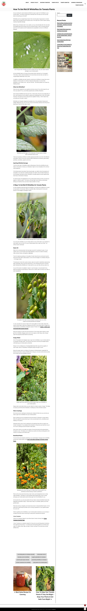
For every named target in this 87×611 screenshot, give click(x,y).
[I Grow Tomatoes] (11, 3)
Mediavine (54, 609)
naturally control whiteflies (23, 557)
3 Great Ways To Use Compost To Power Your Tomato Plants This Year (64, 46)
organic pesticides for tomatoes (39, 557)
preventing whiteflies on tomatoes (39, 559)
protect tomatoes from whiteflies (23, 562)
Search (58, 12)
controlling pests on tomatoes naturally (26, 554)
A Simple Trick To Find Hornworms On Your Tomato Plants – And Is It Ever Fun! (64, 35)
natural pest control (41, 554)
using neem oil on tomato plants (40, 562)
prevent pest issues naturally (23, 559)
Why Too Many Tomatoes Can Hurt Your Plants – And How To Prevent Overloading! (64, 24)
